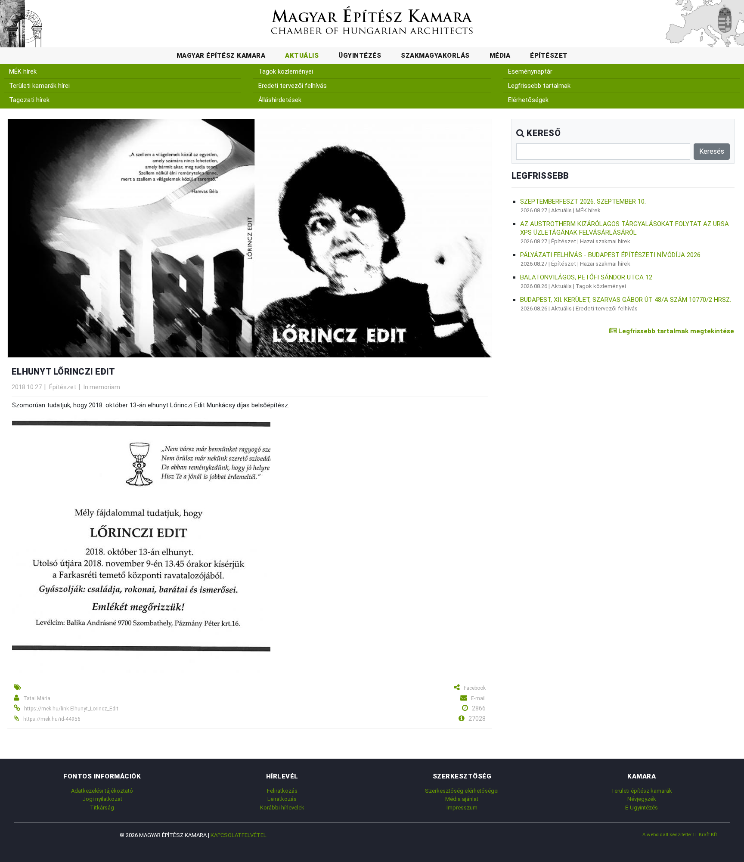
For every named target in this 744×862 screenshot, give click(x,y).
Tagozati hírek (29, 100)
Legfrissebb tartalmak (539, 86)
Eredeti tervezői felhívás (292, 86)
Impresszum (461, 807)
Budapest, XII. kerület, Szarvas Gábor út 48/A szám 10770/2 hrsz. (625, 300)
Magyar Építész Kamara (221, 55)
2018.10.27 (27, 387)
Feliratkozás (282, 791)
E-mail (478, 698)
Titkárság (102, 807)
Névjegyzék (641, 799)
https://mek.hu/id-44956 (52, 719)
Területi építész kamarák (641, 791)
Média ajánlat (461, 799)
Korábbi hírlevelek (282, 807)
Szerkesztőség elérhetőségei (462, 791)
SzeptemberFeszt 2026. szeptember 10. (583, 201)
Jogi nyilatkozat (102, 799)
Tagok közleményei (285, 71)
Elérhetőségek (528, 100)
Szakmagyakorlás (435, 55)
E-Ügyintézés (641, 807)
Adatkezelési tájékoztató (102, 791)
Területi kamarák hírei (39, 86)
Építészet (549, 55)
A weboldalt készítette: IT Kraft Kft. (680, 834)
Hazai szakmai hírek (605, 241)
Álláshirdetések (279, 100)
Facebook (475, 688)
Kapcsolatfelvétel (239, 835)
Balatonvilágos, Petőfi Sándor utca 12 (586, 277)
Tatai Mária (36, 698)
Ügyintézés (359, 55)
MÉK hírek (23, 71)
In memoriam (102, 387)
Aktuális (302, 55)
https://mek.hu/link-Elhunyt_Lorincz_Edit (71, 709)
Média (500, 55)
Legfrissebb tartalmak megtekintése (675, 331)
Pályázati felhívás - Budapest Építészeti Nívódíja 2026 (610, 255)
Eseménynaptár (530, 71)
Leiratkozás (282, 799)
